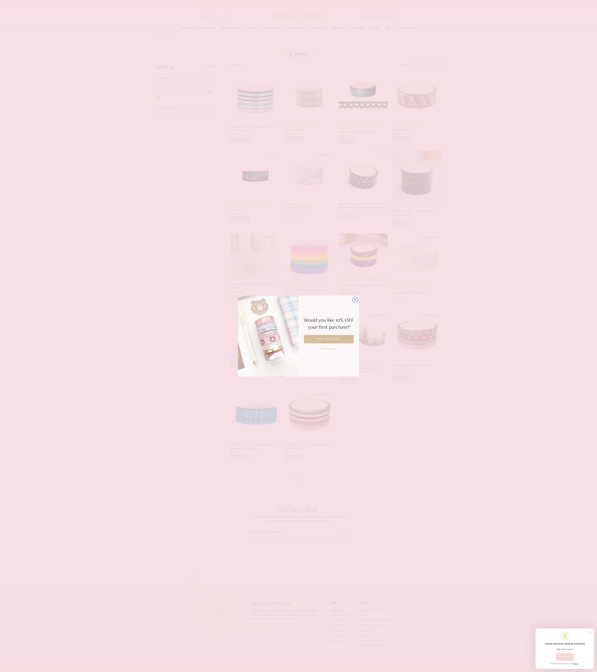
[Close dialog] (355, 299)
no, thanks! (329, 348)
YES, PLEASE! (328, 339)
